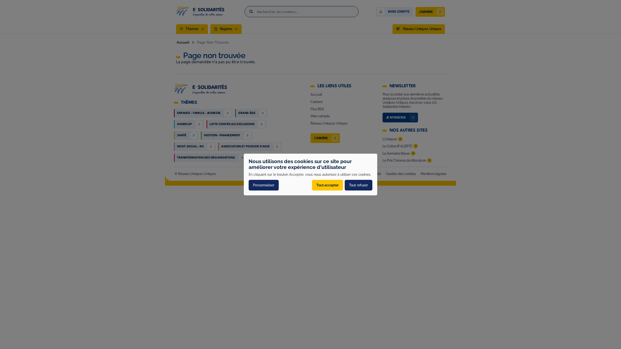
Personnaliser (263, 185)
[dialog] (310, 174)
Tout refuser (358, 185)
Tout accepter (327, 185)
